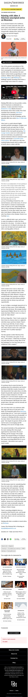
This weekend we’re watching (14, 548)
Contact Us (14, 658)
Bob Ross (4, 551)
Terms (16, 690)
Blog (14, 662)
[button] (16, 39)
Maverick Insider (14, 650)
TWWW (23, 548)
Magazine (11, 546)
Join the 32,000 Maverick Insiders (13, 670)
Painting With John (11, 551)
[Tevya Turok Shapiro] (3, 36)
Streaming (4, 548)
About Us (14, 654)
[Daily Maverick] (14, 2)
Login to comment (14, 633)
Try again (5, 641)
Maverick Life (4, 546)
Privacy (11, 690)
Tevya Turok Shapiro (12, 36)
